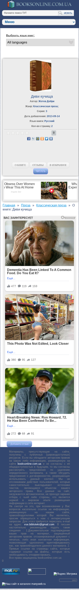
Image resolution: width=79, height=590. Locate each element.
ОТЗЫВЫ (38, 165)
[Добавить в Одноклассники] (42, 138)
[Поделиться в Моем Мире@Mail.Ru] (37, 138)
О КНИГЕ (20, 165)
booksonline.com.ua (29, 463)
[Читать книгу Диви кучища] (40, 90)
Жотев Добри (46, 101)
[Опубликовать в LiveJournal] (33, 138)
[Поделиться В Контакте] (51, 138)
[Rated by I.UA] (37, 573)
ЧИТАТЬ (40, 171)
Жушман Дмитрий (44, 443)
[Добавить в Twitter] (46, 138)
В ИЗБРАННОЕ (58, 165)
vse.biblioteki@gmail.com (39, 524)
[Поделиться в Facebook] (28, 138)
